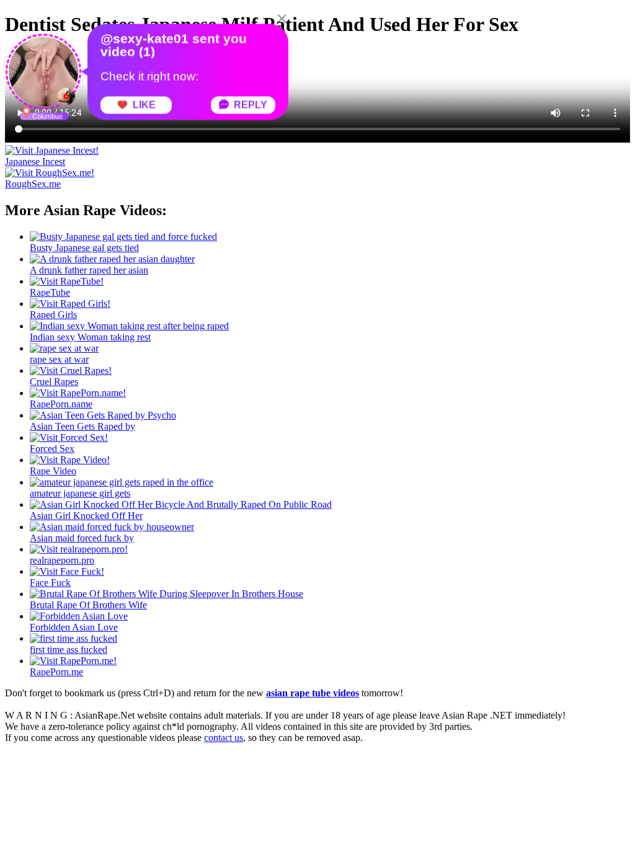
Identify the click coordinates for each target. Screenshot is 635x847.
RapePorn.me (56, 672)
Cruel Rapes (54, 381)
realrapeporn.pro (62, 560)
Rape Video (53, 471)
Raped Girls (53, 314)
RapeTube (50, 292)
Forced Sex (52, 448)
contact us (223, 737)
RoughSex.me (33, 184)
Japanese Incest (35, 161)
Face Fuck (50, 582)
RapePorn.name (61, 404)
